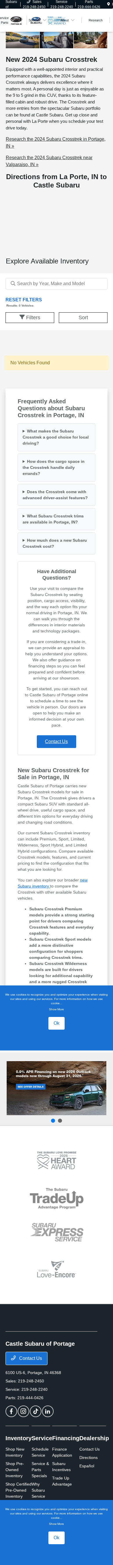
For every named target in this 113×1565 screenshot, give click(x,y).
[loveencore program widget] (56, 1269)
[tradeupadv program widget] (56, 1198)
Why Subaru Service (38, 1490)
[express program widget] (56, 1232)
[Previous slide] (53, 1121)
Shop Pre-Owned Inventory (15, 1469)
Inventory (19, 1438)
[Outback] (56, 1088)
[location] (108, 4)
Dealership (94, 1438)
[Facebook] (11, 1411)
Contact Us (30, 1358)
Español (86, 1466)
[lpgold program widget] (56, 1160)
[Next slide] (60, 1121)
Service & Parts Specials (40, 1469)
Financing (65, 1438)
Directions (88, 1457)
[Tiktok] (35, 1411)
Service (42, 1438)
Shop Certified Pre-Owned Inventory (19, 1490)
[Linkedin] (48, 1411)
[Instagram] (23, 1411)
